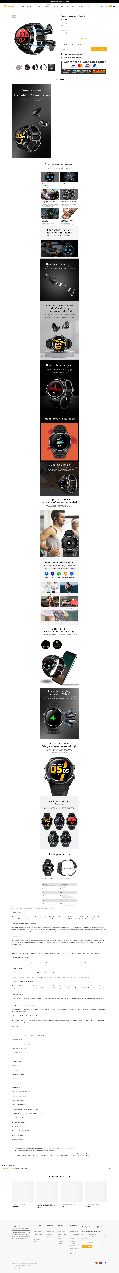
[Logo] (9, 6)
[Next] (56, 67)
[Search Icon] (102, 6)
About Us (14, 1265)
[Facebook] (82, 1226)
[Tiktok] (101, 1226)
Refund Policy (29, 1265)
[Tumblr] (94, 1226)
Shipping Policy (21, 1265)
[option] (35, 38)
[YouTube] (97, 1226)
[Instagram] (86, 1226)
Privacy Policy (15, 1268)
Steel (70, 33)
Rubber (64, 33)
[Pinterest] (90, 1226)
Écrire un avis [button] (112, 1169)
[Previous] (13, 67)
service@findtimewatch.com (21, 1228)
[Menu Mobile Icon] (114, 6)
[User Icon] (106, 6)
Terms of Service (24, 1268)
